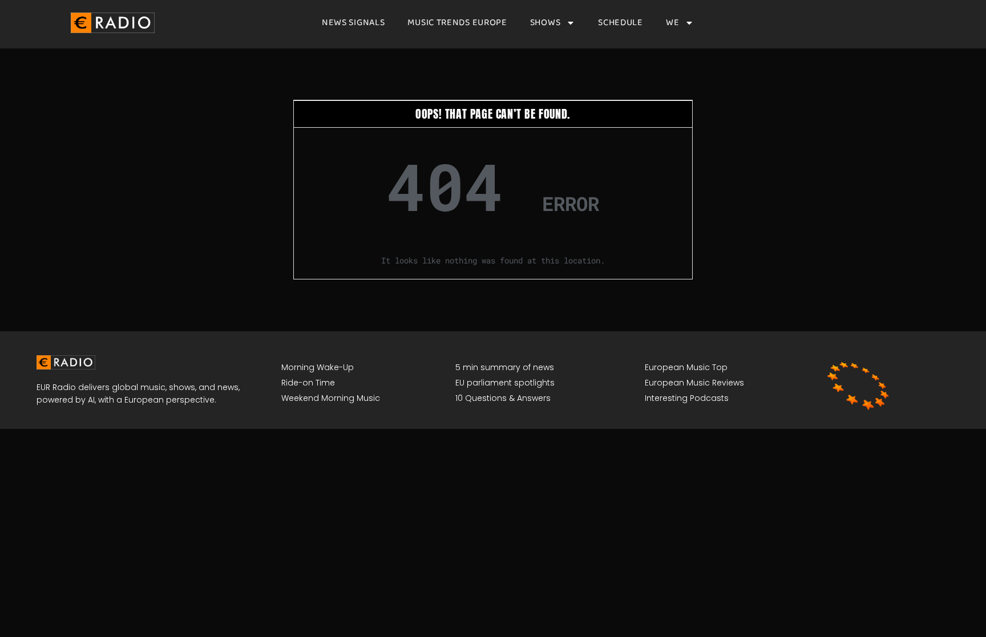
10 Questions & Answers (503, 398)
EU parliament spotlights (505, 382)
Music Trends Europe (457, 22)
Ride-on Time (308, 382)
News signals (353, 22)
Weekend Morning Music (330, 398)
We (672, 22)
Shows (545, 22)
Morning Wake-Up (317, 367)
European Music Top (686, 367)
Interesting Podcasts (687, 398)
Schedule (620, 22)
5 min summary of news (504, 367)
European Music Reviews (694, 382)
